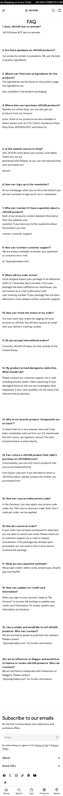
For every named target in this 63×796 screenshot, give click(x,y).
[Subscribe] (57, 737)
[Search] (53, 10)
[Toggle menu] (3, 10)
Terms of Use (41, 745)
